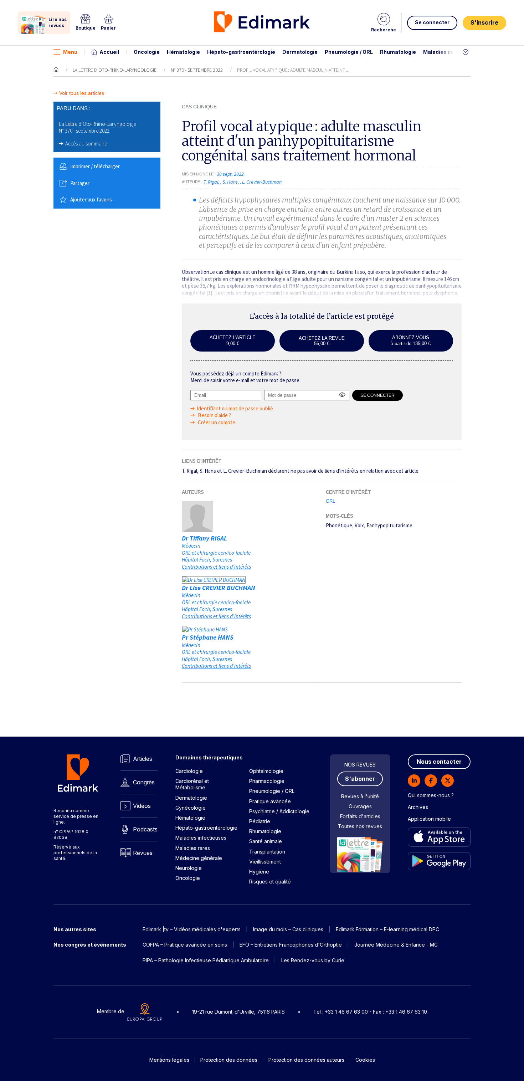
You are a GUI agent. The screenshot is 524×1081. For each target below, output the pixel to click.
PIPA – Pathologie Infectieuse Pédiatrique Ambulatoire (206, 960)
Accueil (109, 52)
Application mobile (429, 819)
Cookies (365, 1060)
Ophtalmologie (266, 771)
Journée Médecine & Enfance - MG (396, 945)
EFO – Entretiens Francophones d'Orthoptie (291, 945)
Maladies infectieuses (452, 52)
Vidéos (142, 805)
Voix (359, 525)
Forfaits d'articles (360, 816)
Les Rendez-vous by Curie (312, 960)
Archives (418, 807)
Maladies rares (192, 848)
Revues (143, 852)
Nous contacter (439, 761)
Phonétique (339, 525)
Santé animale (265, 841)
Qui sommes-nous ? (431, 795)
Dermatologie (300, 52)
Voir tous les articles (81, 93)
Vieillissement (265, 862)
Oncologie (147, 52)
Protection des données (228, 1060)
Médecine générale (198, 858)
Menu (70, 52)
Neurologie (188, 868)
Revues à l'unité (360, 796)
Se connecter (432, 22)
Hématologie (183, 52)
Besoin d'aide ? (214, 415)
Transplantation (267, 852)
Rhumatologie (398, 52)
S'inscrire (484, 22)
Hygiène (259, 872)
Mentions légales (169, 1060)
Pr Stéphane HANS (207, 637)
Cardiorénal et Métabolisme (192, 784)
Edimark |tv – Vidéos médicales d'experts (192, 929)
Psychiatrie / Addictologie (279, 811)
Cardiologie (189, 771)
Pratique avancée (270, 801)
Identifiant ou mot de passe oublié (235, 408)
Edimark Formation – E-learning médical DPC (387, 929)
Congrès (144, 782)
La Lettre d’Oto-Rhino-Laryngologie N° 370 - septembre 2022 (97, 127)
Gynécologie (190, 808)
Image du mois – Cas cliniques (288, 929)
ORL (330, 501)
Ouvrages (360, 806)
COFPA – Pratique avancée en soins (185, 945)
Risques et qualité (270, 881)
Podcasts (145, 829)
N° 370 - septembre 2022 (197, 70)
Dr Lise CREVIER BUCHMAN (218, 588)
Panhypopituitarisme (389, 525)
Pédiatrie (259, 821)
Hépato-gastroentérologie (241, 52)
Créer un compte (216, 422)
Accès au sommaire (86, 143)
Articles (142, 758)
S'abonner (360, 778)
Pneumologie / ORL (349, 52)
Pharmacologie (266, 781)
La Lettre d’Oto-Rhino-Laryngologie (114, 70)
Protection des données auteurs (306, 1060)
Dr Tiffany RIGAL (204, 538)
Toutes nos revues (360, 826)
